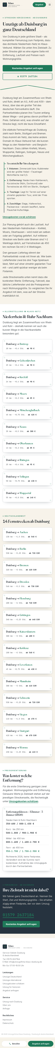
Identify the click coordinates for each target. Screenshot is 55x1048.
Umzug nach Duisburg (12, 1001)
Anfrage (6, 1008)
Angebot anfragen (11, 990)
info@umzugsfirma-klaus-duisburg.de (25, 962)
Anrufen (16, 1044)
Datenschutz (8, 1023)
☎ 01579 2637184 (27, 76)
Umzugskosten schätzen (23, 801)
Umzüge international (12, 980)
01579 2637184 (18, 914)
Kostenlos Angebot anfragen (27, 68)
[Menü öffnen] (49, 4)
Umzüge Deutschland (12, 977)
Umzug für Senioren (11, 987)
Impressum (7, 1020)
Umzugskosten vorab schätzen (19, 217)
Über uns (7, 1005)
